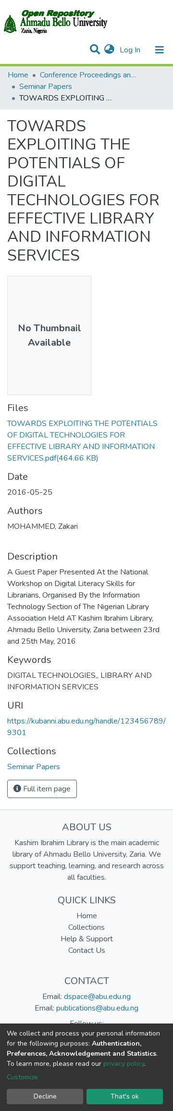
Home (18, 75)
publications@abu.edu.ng (97, 1008)
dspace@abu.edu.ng (97, 996)
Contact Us (86, 950)
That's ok (125, 1096)
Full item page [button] (46, 789)
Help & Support (87, 939)
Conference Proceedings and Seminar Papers (88, 75)
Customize (22, 1077)
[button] (109, 50)
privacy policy (123, 1063)
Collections (86, 927)
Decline (45, 1096)
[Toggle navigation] (159, 50)
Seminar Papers (45, 86)
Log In (131, 50)
